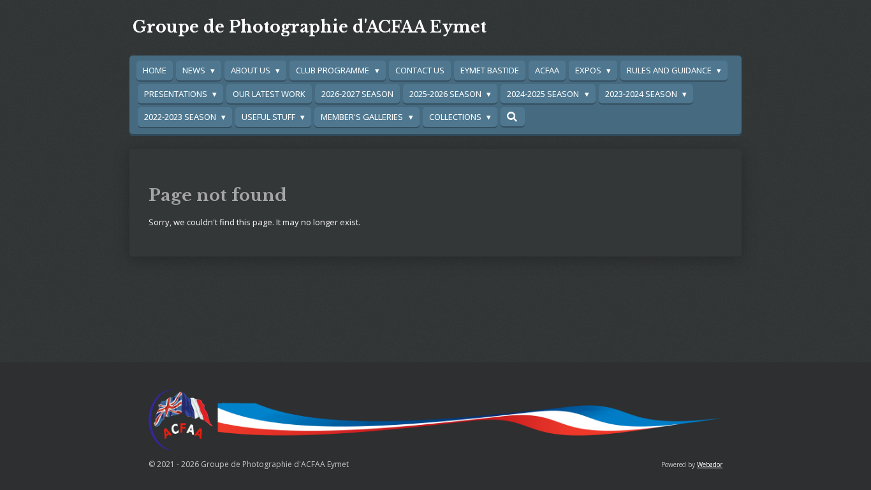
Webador (709, 464)
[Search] (513, 116)
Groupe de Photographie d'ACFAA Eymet (310, 27)
